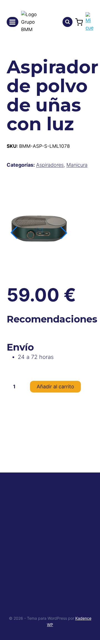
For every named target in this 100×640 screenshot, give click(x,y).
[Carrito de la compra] (79, 22)
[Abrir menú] (12, 22)
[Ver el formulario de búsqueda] (67, 22)
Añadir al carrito (55, 386)
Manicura (77, 165)
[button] (64, 233)
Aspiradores (50, 165)
